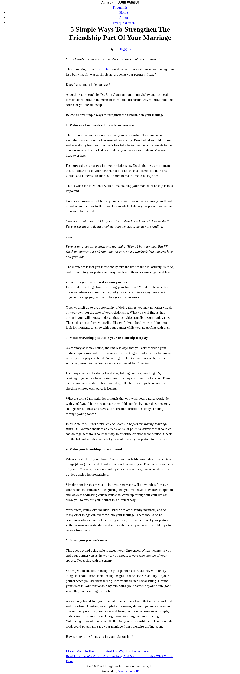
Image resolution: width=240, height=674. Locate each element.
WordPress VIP (128, 671)
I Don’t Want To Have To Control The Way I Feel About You (107, 651)
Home (123, 12)
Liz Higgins (123, 49)
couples (104, 69)
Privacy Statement (123, 23)
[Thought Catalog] (126, 2)
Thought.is (120, 7)
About (123, 17)
